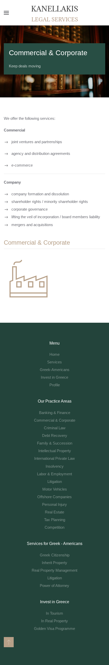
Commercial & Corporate (54, 420)
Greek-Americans (54, 369)
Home (54, 354)
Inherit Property (54, 562)
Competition (54, 527)
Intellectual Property (54, 451)
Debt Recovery (54, 435)
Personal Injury (54, 504)
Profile (54, 385)
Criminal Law (54, 428)
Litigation (54, 481)
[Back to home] (54, 12)
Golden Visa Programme (54, 628)
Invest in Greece (54, 377)
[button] (6, 12)
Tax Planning (54, 520)
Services (54, 362)
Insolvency (55, 466)
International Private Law (54, 458)
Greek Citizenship (54, 555)
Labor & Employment (54, 474)
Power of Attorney (54, 585)
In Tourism (54, 613)
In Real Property (54, 621)
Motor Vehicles (54, 489)
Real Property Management (54, 570)
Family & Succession (54, 443)
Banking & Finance (54, 412)
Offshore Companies (54, 497)
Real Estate (54, 512)
